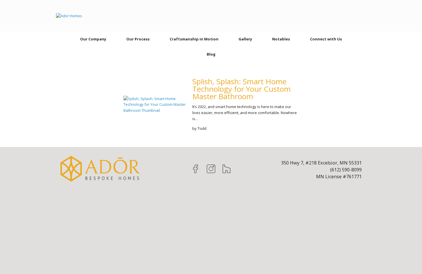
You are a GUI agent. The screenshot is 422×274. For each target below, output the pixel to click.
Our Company (93, 39)
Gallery (245, 39)
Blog (211, 54)
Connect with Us (326, 39)
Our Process (138, 39)
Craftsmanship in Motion (194, 39)
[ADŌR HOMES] (69, 16)
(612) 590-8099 (346, 170)
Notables (281, 39)
